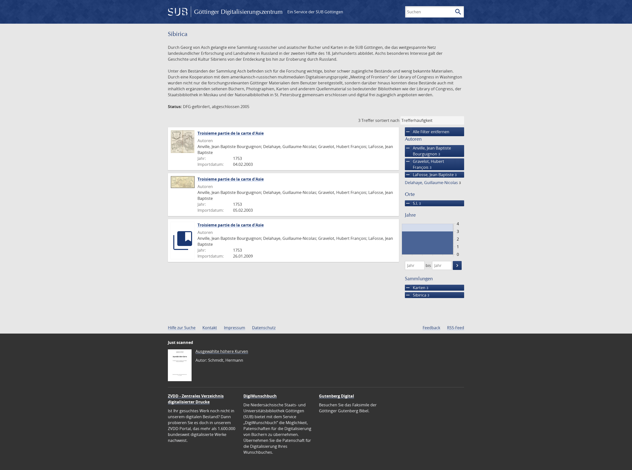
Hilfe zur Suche (182, 327)
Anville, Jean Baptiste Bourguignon (428, 151)
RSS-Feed (455, 327)
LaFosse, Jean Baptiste (431, 175)
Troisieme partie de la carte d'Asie (231, 133)
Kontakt (209, 327)
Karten (416, 288)
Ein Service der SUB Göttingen (315, 12)
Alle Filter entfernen (427, 132)
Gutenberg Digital (336, 396)
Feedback (431, 327)
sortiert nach (387, 120)
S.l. (413, 203)
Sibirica (417, 295)
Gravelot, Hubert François (424, 164)
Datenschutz (264, 327)
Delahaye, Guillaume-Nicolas (433, 182)
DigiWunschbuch (260, 396)
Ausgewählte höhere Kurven (222, 351)
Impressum (234, 327)
